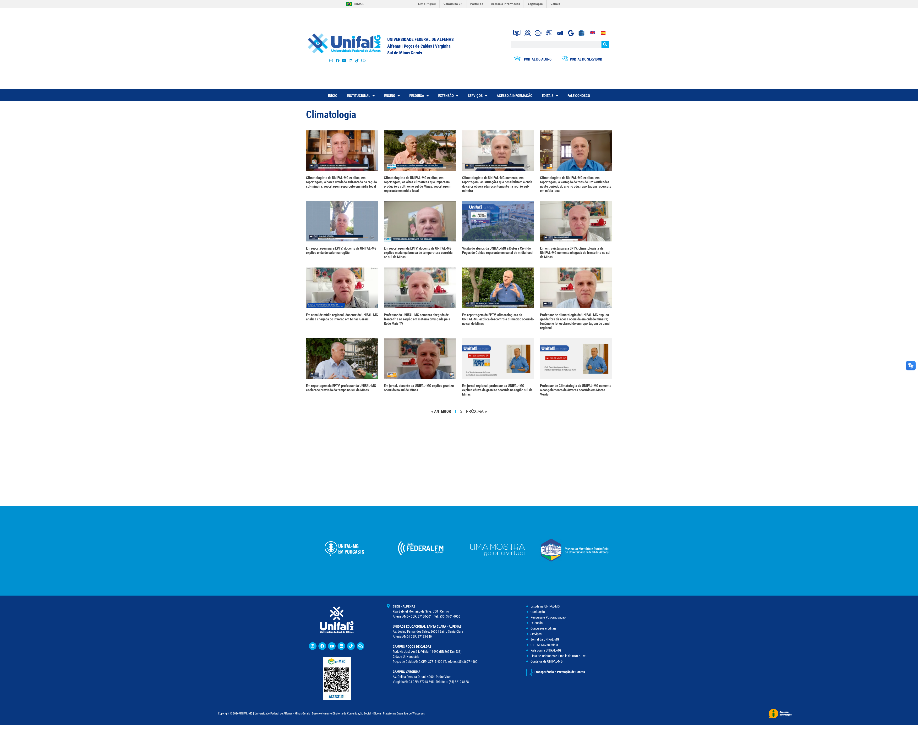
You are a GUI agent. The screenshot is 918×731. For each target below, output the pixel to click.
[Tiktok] (357, 60)
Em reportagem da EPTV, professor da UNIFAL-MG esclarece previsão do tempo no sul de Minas (341, 388)
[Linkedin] (341, 646)
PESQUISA (416, 96)
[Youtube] (344, 60)
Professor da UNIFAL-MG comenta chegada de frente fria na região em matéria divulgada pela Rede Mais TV (417, 319)
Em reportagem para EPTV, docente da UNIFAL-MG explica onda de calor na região (341, 250)
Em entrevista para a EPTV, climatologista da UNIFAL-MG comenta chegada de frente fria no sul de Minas (575, 252)
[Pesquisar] (605, 44)
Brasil (359, 4)
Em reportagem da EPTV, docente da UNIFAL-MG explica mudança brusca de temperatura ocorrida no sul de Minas (418, 252)
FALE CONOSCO (579, 96)
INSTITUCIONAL (358, 96)
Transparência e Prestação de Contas (559, 672)
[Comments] (363, 60)
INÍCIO (332, 96)
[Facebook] (337, 60)
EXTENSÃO (446, 96)
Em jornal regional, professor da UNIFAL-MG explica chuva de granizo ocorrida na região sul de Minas (497, 390)
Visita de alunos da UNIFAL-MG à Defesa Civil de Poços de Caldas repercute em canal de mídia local (497, 250)
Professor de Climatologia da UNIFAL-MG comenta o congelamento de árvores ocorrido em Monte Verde (575, 390)
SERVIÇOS (475, 96)
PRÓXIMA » (476, 411)
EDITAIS (547, 96)
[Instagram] (331, 60)
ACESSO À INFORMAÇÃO (514, 96)
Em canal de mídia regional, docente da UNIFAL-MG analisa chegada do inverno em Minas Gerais (342, 317)
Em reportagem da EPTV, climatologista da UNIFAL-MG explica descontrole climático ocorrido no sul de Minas (498, 319)
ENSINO (389, 96)
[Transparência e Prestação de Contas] (529, 672)
